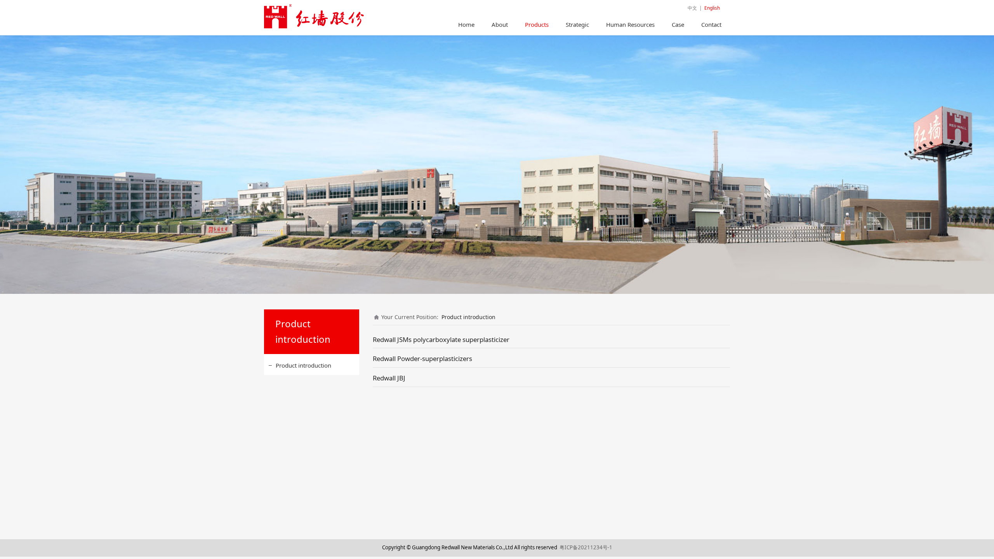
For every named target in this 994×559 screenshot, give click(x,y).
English (712, 8)
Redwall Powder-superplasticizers (422, 358)
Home (466, 24)
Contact (711, 24)
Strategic (577, 24)
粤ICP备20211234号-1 (586, 547)
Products (537, 24)
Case (678, 24)
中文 (692, 8)
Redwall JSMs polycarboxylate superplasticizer (441, 339)
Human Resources (630, 24)
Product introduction (303, 365)
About (500, 24)
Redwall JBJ (389, 377)
